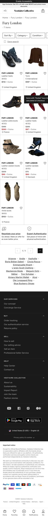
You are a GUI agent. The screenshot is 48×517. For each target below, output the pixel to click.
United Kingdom (14, 502)
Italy (24, 504)
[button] (43, 10)
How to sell (9, 341)
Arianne (12, 258)
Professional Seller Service (16, 352)
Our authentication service (16, 324)
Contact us (9, 369)
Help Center (9, 365)
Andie (22, 258)
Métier (14, 274)
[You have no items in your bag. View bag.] (43, 10)
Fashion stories (11, 398)
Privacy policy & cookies (23, 437)
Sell (6, 337)
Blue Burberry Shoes (24, 283)
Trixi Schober (27, 274)
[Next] (30, 250)
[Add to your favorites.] (21, 73)
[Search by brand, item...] (5, 10)
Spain (41, 502)
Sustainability (10, 386)
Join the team (10, 394)
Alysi (34, 277)
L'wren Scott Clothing (22, 267)
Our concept (10, 303)
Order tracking (10, 320)
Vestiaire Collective (15, 378)
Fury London (16, 17)
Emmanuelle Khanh (22, 264)
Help (6, 361)
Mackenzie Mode (14, 271)
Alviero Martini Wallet (18, 277)
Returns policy (10, 328)
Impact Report (10, 390)
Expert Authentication (37, 233)
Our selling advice (12, 345)
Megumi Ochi (32, 271)
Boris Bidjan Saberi (14, 261)
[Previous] (17, 250)
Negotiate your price (11, 233)
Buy (6, 316)
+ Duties (9, 82)
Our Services (10, 299)
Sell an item (9, 348)
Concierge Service (12, 307)
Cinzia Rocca (33, 261)
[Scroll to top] (40, 250)
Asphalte (32, 258)
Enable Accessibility (24, 1)
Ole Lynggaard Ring (22, 280)
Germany (35, 502)
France (5, 502)
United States (25, 502)
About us (8, 382)
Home (5, 17)
